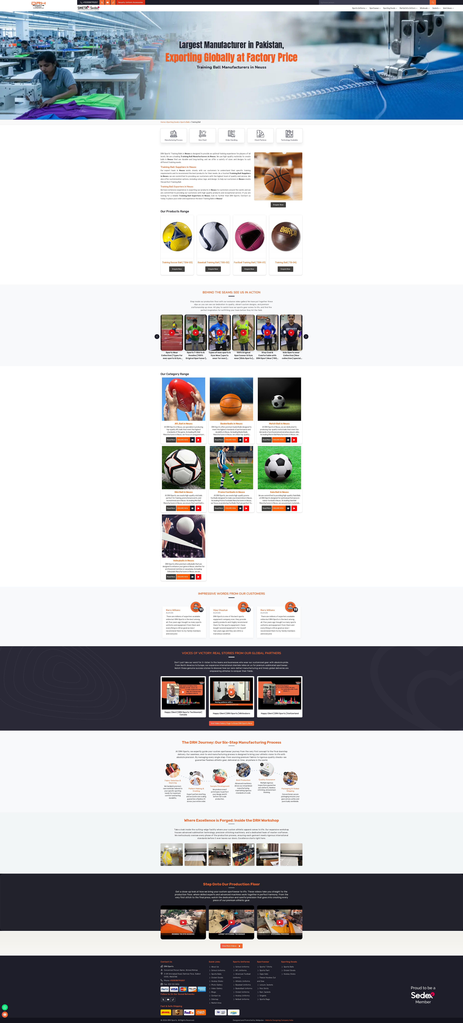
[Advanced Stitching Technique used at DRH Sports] (231, 922)
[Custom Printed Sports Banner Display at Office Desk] (243, 854)
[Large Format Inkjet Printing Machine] (267, 854)
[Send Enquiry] (5, 1015)
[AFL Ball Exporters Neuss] (183, 399)
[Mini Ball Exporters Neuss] (183, 467)
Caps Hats (263, 974)
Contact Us (216, 996)
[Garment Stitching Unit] (172, 854)
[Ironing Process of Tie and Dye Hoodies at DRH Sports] (183, 922)
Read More (171, 440)
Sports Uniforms (358, 8)
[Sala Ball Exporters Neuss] (279, 467)
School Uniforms (218, 970)
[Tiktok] (113, 2)
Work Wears (447, 8)
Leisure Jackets (266, 985)
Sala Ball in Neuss (279, 492)
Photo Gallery (216, 985)
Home (163, 122)
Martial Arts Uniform (407, 8)
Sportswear (374, 8)
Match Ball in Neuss (279, 423)
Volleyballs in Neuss (183, 560)
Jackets (435, 8)
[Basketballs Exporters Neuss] (231, 399)
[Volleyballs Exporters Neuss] (183, 536)
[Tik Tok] (173, 999)
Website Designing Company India (279, 1020)
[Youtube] (168, 999)
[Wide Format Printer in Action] (196, 854)
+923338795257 (177, 981)
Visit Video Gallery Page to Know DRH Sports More (231, 723)
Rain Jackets (265, 992)
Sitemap (214, 999)
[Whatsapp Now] (5, 1007)
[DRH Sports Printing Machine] (291, 854)
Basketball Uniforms (243, 988)
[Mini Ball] (198, 508)
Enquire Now (278, 205)
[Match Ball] (294, 440)
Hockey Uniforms (242, 996)
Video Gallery (216, 988)
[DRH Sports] (38, 5)
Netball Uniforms (242, 999)
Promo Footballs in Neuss (231, 492)
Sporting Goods (389, 8)
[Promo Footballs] (246, 508)
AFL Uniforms (241, 970)
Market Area (216, 1003)
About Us (215, 967)
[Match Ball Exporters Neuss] (279, 399)
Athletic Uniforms (242, 981)
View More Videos (229, 946)
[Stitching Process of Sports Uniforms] (279, 922)
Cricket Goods (217, 978)
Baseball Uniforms (243, 985)
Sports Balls (185, 122)
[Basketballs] (246, 440)
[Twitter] (102, 2)
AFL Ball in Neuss (183, 423)
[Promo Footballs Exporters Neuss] (231, 467)
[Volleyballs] (198, 577)
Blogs (213, 992)
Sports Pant (264, 970)
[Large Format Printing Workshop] (219, 854)
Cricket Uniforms (242, 992)
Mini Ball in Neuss (184, 492)
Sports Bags (264, 999)
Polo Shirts (264, 988)
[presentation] (157, 336)
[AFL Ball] (198, 440)
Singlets (262, 996)
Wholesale (424, 8)
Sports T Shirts (265, 967)
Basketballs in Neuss (231, 423)
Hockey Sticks (217, 981)
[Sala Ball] (294, 508)
